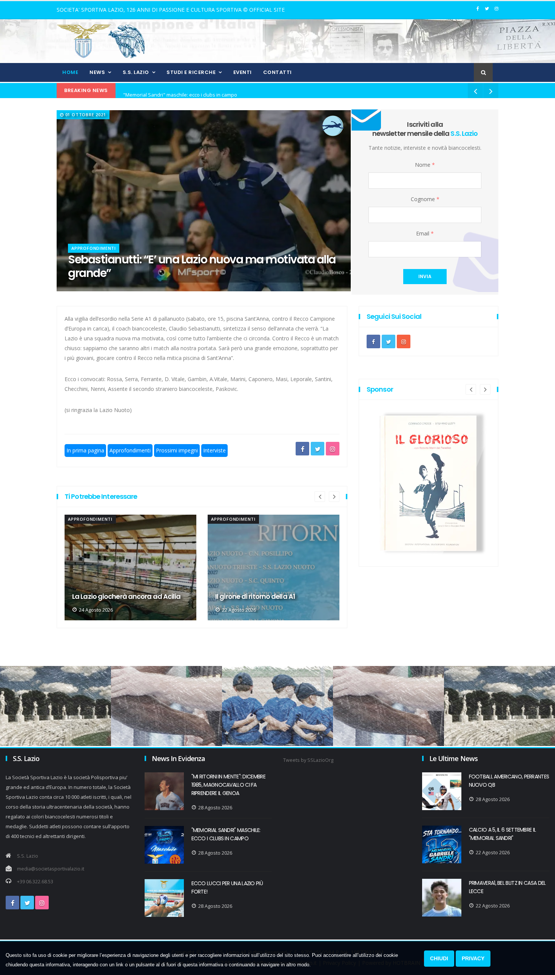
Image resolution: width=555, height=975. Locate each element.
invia (425, 276)
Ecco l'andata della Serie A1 (258, 596)
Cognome (425, 199)
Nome (425, 164)
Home (70, 72)
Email (425, 233)
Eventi (242, 72)
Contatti (277, 72)
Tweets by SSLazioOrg (308, 760)
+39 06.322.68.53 (35, 881)
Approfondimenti (93, 248)
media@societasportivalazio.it (50, 869)
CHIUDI (439, 958)
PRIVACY (473, 958)
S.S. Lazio (136, 72)
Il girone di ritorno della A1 (112, 596)
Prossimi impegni (177, 450)
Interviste (214, 450)
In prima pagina (85, 450)
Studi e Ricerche (191, 72)
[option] (130, 567)
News (97, 72)
